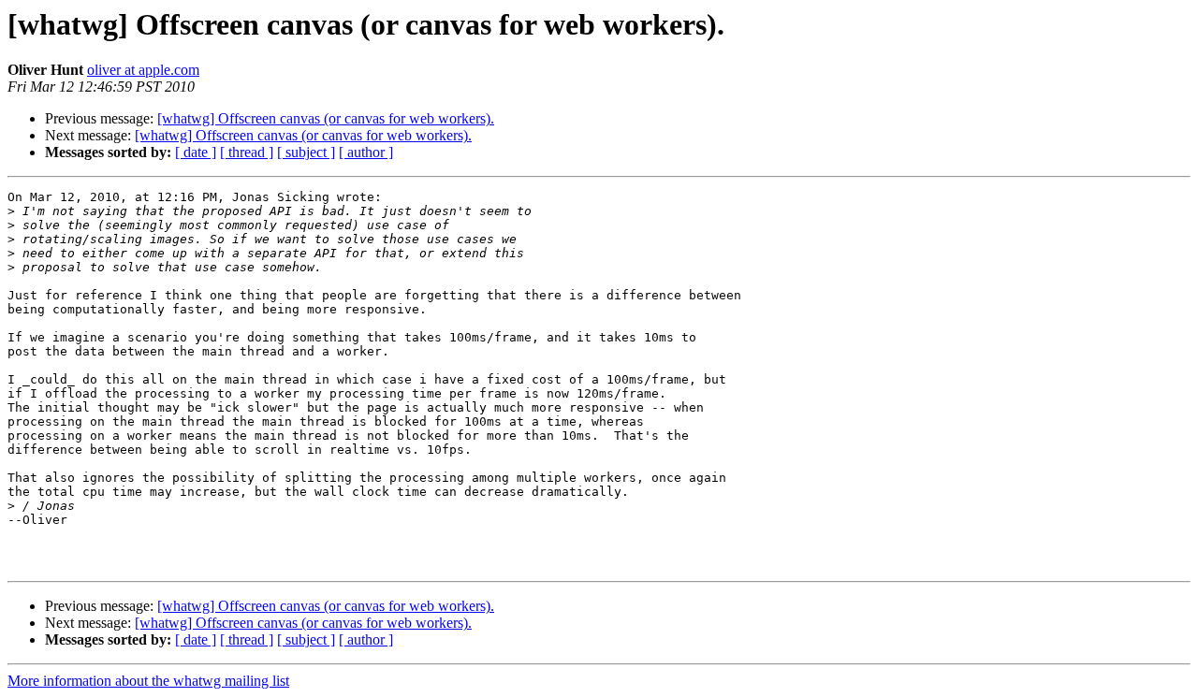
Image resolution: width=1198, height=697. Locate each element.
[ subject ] (306, 152)
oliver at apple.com (143, 70)
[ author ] (366, 152)
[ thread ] (246, 152)
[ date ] (195, 152)
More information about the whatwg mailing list (148, 681)
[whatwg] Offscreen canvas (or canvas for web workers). (325, 118)
